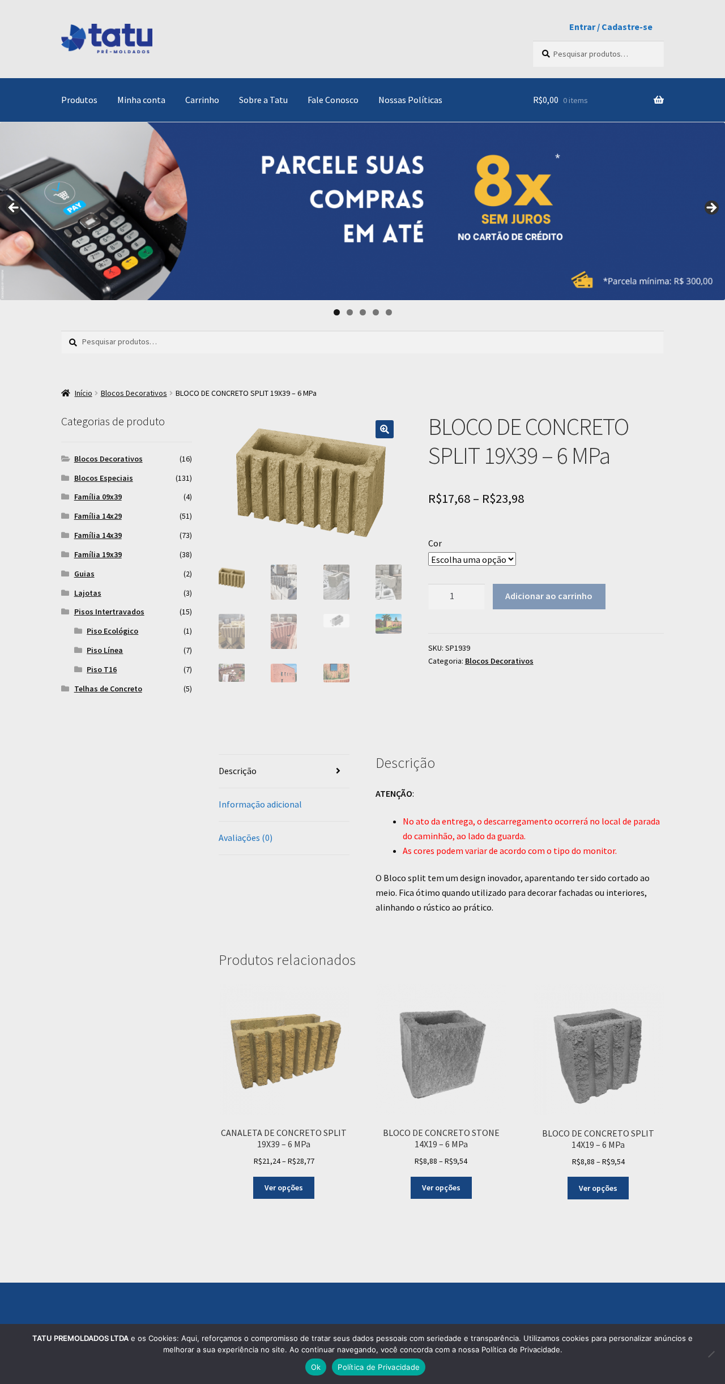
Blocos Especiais (103, 478)
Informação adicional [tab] (260, 804)
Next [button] (710, 208)
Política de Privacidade (379, 1367)
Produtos (79, 99)
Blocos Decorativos (134, 393)
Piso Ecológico (112, 631)
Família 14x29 (98, 516)
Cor (435, 543)
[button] (385, 429)
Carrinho (202, 99)
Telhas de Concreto (108, 689)
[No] (711, 1354)
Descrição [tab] (238, 770)
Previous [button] (14, 208)
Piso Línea (105, 650)
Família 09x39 (98, 497)
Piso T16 (102, 669)
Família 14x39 (98, 535)
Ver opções (284, 1187)
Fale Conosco (333, 99)
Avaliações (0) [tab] (245, 837)
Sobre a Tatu (263, 99)
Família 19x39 (98, 554)
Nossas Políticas (410, 99)
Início (83, 393)
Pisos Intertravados (109, 611)
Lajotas (87, 593)
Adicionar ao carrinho (548, 595)
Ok (316, 1367)
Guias (84, 574)
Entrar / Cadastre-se (610, 26)
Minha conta (141, 99)
